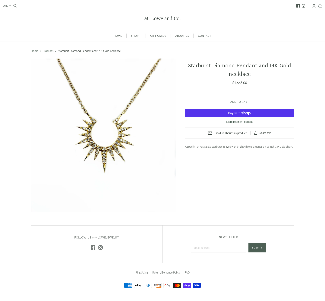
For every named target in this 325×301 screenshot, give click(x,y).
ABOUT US (182, 35)
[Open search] (15, 6)
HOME (118, 35)
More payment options (239, 121)
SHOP (134, 35)
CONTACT (204, 35)
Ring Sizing (141, 272)
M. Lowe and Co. (162, 19)
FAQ (187, 272)
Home (34, 51)
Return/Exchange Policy (166, 272)
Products (48, 51)
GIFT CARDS (158, 35)
